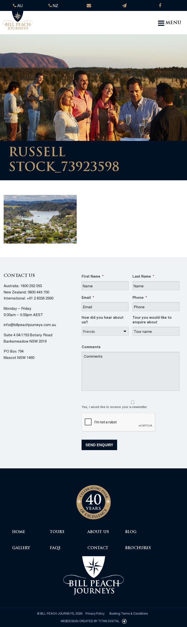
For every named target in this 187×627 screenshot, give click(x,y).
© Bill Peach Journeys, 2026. (60, 613)
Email (88, 297)
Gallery (21, 548)
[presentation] (119, 422)
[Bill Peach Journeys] (93, 499)
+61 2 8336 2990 (40, 297)
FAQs (55, 548)
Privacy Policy (94, 613)
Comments (91, 347)
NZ (55, 5)
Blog (131, 532)
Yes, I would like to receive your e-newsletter (114, 406)
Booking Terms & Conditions (128, 613)
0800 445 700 (38, 291)
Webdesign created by (90, 621)
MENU (173, 23)
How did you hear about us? (102, 319)
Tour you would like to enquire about (152, 319)
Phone (139, 297)
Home (18, 532)
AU (19, 5)
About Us (98, 532)
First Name (92, 276)
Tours (57, 532)
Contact (97, 548)
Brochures (138, 548)
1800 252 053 (31, 285)
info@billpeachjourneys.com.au (30, 324)
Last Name (143, 276)
